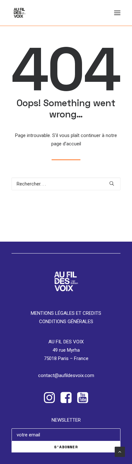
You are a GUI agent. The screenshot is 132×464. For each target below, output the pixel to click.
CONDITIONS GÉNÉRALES (66, 321)
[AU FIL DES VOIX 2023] (20, 13)
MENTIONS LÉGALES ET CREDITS (66, 313)
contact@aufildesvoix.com (66, 375)
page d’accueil (66, 144)
